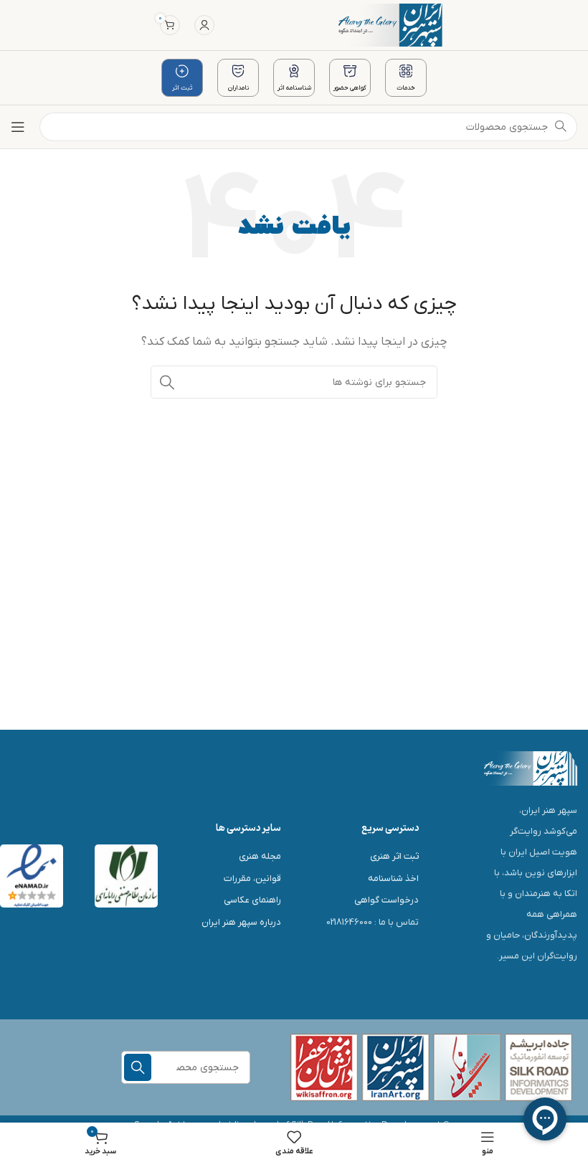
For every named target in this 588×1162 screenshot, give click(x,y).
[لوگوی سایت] (390, 24)
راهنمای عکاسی (252, 900)
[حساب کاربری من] (204, 25)
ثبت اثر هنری (394, 856)
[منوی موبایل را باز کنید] (18, 127)
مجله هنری (260, 856)
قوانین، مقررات (252, 878)
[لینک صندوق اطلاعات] (406, 78)
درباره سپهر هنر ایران (241, 922)
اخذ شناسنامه (393, 878)
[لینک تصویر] (530, 768)
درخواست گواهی (386, 900)
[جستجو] (167, 382)
